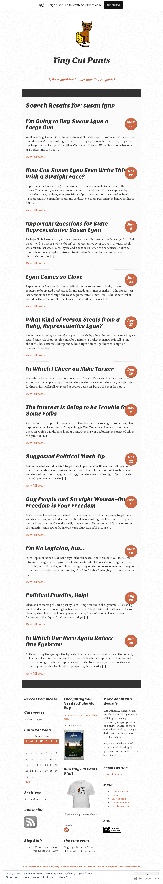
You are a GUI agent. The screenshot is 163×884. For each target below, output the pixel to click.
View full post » (35, 157)
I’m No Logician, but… (55, 548)
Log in (115, 795)
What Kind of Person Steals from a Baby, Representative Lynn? (73, 322)
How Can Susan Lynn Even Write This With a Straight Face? (76, 173)
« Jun (27, 782)
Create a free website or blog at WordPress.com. (53, 866)
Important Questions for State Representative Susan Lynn (67, 226)
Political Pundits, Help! (57, 595)
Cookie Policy (65, 877)
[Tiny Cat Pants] (81, 31)
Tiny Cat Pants (81, 60)
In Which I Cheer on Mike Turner (70, 369)
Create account (120, 791)
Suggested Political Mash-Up (65, 456)
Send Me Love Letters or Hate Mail (81, 717)
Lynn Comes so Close (54, 277)
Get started (113, 4)
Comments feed (121, 802)
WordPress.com (121, 806)
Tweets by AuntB (112, 774)
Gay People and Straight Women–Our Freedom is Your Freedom (77, 502)
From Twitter (115, 768)
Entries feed (119, 799)
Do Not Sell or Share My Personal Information (112, 866)
